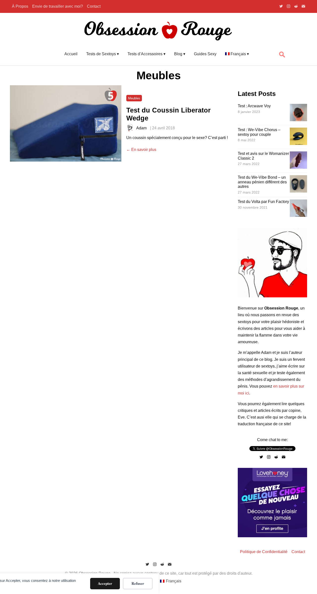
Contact (94, 6)
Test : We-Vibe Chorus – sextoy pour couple (259, 132)
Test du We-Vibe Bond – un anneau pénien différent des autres (262, 182)
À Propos (20, 6)
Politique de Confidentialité (264, 552)
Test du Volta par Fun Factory (263, 201)
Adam (141, 128)
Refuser (138, 583)
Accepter (105, 583)
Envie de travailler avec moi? (57, 6)
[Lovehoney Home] (272, 536)
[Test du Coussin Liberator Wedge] (65, 123)
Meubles (134, 98)
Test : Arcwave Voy (254, 106)
